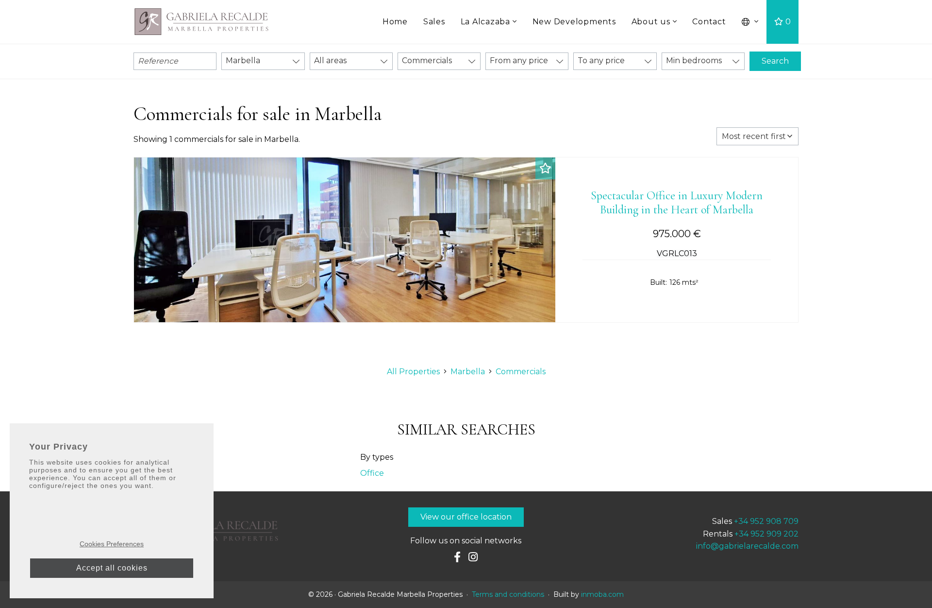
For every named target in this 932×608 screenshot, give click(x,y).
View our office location (466, 516)
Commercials (521, 371)
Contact (709, 21)
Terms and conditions (508, 594)
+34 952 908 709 (766, 521)
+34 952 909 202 (766, 534)
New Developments (574, 21)
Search (775, 61)
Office (372, 473)
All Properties (413, 371)
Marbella (467, 371)
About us (651, 21)
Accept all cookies (112, 568)
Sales (434, 21)
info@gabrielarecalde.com (747, 546)
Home (395, 21)
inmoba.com (602, 594)
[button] (750, 22)
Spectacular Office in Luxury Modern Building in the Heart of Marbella (677, 203)
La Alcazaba (485, 21)
